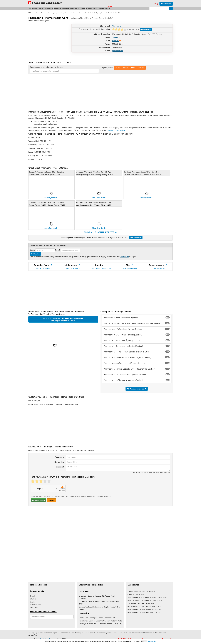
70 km (133, 68)
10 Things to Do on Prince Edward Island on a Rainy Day (100, 623)
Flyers (101, 8)
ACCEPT (143, 641)
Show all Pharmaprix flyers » (100, 232)
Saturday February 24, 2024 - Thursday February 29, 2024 (94, 175)
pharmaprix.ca (117, 50)
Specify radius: (108, 67)
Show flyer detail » (51, 197)
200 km (141, 68)
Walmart (33, 598)
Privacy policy (124, 257)
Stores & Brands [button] (61, 8)
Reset (52, 500)
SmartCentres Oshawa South (143, 612)
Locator (81, 8)
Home (34, 8)
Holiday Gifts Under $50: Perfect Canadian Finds (97, 617)
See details (152, 641)
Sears (32, 602)
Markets (73, 8)
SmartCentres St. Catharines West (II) (146, 597)
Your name (59, 457)
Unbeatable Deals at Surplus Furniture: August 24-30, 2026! (99, 602)
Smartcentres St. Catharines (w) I (145, 600)
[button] (30, 8)
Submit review (39, 500)
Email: (57, 250)
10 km (118, 68)
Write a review (145, 30)
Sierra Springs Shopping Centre (144, 606)
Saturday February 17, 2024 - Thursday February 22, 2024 (142, 175)
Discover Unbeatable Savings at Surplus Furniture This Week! (99, 608)
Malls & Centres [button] (45, 8)
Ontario (115, 37)
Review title (59, 462)
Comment (60, 466)
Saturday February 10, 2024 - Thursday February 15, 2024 (47, 205)
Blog (156, 4)
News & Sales (91, 8)
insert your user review (116, 130)
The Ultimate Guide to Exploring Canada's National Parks (100, 620)
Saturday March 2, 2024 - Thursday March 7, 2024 (44, 175)
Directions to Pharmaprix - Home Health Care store (63, 319)
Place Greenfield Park (140, 603)
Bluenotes (34, 607)
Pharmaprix (116, 26)
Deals (107, 8)
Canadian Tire (35, 604)
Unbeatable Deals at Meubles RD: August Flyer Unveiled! (97, 597)
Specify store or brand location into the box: (46, 67)
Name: (32, 250)
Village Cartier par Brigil (141, 591)
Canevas (135, 594)
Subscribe (167, 4)
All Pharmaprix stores (135, 389)
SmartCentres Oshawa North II (144, 609)
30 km (125, 68)
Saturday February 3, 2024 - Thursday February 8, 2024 (93, 205)
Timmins (115, 40)
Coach (32, 596)
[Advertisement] (47, 40)
